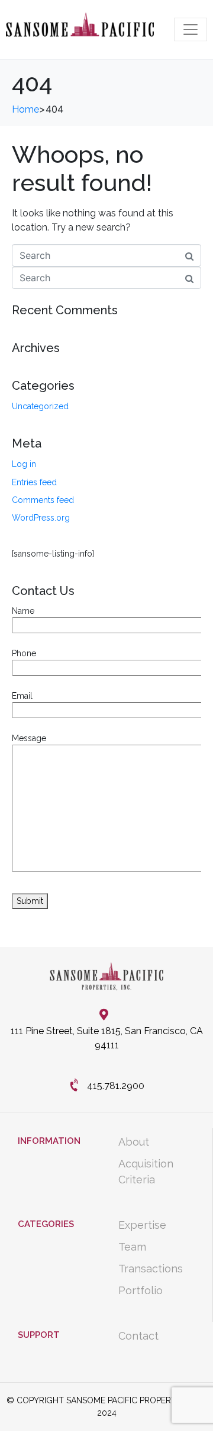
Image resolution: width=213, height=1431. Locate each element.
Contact (138, 1336)
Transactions (150, 1268)
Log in (24, 464)
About (133, 1142)
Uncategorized (40, 406)
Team (132, 1247)
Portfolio (140, 1290)
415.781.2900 (115, 1085)
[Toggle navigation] (190, 29)
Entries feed (34, 482)
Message (29, 738)
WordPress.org (41, 517)
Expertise (142, 1225)
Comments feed (43, 500)
